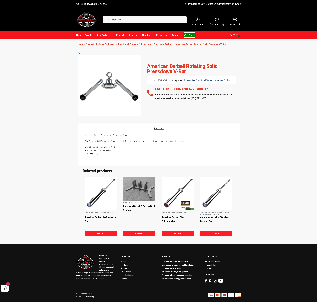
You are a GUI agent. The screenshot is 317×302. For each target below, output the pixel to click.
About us (124, 268)
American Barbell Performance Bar (100, 219)
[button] (79, 52)
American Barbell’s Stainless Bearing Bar (214, 219)
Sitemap (208, 268)
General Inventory (212, 214)
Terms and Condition (213, 261)
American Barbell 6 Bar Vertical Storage (139, 208)
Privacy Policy (210, 265)
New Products (126, 272)
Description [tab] (159, 128)
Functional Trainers (128, 44)
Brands (124, 261)
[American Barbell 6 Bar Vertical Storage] (139, 189)
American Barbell (223, 80)
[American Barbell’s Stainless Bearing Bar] (216, 193)
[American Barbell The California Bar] (178, 193)
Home (80, 44)
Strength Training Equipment (100, 44)
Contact (124, 279)
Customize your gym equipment (175, 261)
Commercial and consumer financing (177, 275)
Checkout (235, 24)
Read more (101, 233)
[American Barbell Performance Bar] (101, 193)
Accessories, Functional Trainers (157, 44)
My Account (198, 24)
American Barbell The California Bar (173, 219)
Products (124, 265)
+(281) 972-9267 (100, 4)
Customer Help (216, 24)
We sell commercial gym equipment (176, 279)
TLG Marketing (88, 297)
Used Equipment (127, 275)
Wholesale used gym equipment (175, 272)
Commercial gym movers (172, 268)
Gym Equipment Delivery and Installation (178, 265)
